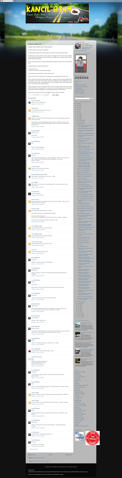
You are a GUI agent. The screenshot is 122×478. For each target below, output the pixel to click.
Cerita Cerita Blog (79, 376)
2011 (78, 118)
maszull (33, 182)
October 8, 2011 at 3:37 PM (37, 446)
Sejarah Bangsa (78, 417)
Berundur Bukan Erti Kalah (83, 213)
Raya (76, 407)
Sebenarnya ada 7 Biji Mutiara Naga (86, 133)
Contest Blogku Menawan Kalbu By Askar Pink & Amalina (85, 153)
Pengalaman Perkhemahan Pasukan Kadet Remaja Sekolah (85, 261)
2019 (78, 105)
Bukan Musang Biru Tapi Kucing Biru (86, 128)
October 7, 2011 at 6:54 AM (37, 344)
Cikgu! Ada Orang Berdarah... (84, 170)
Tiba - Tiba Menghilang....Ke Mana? (85, 196)
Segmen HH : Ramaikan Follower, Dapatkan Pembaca (85, 222)
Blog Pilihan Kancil (79, 371)
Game (76, 383)
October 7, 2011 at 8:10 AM (37, 365)
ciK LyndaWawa (35, 226)
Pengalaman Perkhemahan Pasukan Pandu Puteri (84, 270)
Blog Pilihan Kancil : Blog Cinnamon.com (83, 141)
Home (50, 455)
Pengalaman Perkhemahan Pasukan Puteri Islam (84, 279)
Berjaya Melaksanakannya (83, 184)
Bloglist (76, 373)
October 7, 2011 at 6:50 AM (37, 289)
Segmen (77, 409)
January (80, 316)
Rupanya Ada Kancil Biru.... (84, 240)
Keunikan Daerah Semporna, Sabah (86, 227)
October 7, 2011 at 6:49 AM (37, 263)
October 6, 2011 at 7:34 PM (37, 170)
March (79, 312)
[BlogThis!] (54, 95)
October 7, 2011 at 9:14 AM (37, 396)
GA (76, 381)
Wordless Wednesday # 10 (84, 203)
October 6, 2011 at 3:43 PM (37, 126)
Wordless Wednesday (80, 426)
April (79, 311)
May (79, 309)
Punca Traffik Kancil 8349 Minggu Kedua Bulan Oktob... (85, 192)
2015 (78, 111)
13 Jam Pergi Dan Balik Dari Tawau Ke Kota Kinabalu (87, 350)
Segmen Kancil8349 (79, 93)
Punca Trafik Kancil (79, 405)
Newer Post (31, 455)
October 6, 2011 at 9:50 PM (37, 204)
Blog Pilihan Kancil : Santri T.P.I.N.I (85, 174)
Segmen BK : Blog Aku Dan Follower (86, 157)
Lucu (76, 398)
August (79, 303)
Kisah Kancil (78, 392)
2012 (78, 116)
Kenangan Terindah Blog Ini (81, 86)
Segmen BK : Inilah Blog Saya (84, 176)
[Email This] (52, 95)
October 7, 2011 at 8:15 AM (37, 388)
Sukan (76, 422)
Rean (32, 249)
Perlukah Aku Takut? (82, 177)
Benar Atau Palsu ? (82, 232)
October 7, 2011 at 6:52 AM (37, 311)
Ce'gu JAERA (34, 348)
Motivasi (77, 400)
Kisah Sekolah (78, 393)
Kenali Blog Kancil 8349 (80, 84)
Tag (76, 424)
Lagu (76, 395)
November (80, 122)
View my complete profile (80, 50)
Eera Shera (34, 191)
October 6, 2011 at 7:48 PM (37, 178)
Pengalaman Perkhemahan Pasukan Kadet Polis (84, 285)
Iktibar (76, 388)
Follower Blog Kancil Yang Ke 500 (85, 194)
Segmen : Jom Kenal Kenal (84, 168)
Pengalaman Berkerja (80, 89)
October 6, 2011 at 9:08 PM (37, 195)
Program (77, 402)
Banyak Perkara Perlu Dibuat (84, 155)
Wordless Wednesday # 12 (84, 151)
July (79, 305)
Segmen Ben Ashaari (80, 410)
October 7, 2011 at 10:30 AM (37, 416)
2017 (78, 107)
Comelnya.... (80, 244)
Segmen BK (77, 412)
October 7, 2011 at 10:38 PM (37, 435)
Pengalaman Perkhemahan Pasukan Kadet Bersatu (84, 288)
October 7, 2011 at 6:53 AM (37, 334)
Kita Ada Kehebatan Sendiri (84, 242)
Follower (77, 380)
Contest (77, 378)
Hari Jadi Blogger (79, 387)
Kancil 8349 (34, 130)
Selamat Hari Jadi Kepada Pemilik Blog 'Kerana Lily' (85, 182)
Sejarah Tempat (78, 419)
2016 (78, 109)
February (80, 314)
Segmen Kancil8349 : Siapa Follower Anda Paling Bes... (84, 163)
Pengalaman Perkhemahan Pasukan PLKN (84, 264)
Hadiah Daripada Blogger (80, 385)
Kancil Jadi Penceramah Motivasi (85, 186)
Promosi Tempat (78, 403)
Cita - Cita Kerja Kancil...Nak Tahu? (85, 198)
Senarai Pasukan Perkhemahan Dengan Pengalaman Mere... (85, 225)
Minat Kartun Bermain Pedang (84, 138)
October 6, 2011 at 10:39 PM (37, 221)
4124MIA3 (33, 116)
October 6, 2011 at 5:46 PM (37, 137)
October (80, 123)
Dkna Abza (34, 208)
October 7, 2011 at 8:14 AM (37, 377)
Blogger (75, 466)
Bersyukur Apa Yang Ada (83, 172)
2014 (78, 113)
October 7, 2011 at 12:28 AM (37, 229)
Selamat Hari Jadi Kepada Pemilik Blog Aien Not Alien (85, 299)
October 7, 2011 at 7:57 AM (37, 352)
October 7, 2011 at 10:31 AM (37, 427)
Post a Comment (33, 449)
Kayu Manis (34, 100)
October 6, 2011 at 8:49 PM (37, 187)
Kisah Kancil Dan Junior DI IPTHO (85, 296)
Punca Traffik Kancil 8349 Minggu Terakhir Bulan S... (85, 252)
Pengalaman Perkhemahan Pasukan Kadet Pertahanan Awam (86, 258)
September (80, 301)
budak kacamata (35, 241)
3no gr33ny (34, 166)
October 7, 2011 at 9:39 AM (37, 404)
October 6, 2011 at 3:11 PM (37, 112)
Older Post (69, 455)
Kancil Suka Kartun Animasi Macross (86, 149)
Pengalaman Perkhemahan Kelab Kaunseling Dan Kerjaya (85, 282)
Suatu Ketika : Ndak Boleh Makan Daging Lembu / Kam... (85, 255)
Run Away (33, 432)
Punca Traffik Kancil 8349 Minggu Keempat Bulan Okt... (85, 126)
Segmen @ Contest (79, 91)
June (79, 307)
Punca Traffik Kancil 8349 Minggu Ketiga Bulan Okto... (85, 160)
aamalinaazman (35, 356)
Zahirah (33, 108)
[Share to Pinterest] (58, 95)
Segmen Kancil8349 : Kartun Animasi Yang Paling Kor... (84, 147)
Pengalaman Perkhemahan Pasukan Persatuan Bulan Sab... (85, 276)
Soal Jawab (77, 420)
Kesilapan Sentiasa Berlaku (84, 237)
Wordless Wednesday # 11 (83, 179)
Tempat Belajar (78, 88)
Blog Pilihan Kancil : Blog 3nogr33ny (86, 208)
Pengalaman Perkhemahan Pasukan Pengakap (84, 273)
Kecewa (77, 390)
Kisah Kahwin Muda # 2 (83, 246)
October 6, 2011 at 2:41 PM (37, 104)
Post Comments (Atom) (39, 457)
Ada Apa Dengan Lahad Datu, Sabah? (83, 342)
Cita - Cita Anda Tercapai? (83, 204)
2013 (78, 114)
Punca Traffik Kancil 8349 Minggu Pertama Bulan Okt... (85, 216)
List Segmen (78, 397)
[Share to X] (55, 95)
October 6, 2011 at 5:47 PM (37, 162)
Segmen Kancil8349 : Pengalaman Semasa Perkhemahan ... (85, 294)
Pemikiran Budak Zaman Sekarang (85, 206)
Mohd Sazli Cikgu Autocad (37, 174)
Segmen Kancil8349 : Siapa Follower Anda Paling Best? (84, 166)
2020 (78, 103)
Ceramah (77, 375)
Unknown (33, 199)
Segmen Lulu (78, 415)
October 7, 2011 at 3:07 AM (37, 245)
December (80, 120)
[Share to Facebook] (56, 95)
